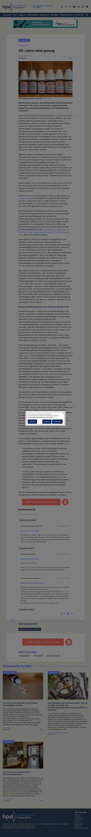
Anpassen (32, 421)
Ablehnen (47, 421)
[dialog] (45, 418)
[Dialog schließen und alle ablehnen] (63, 413)
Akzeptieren (57, 421)
